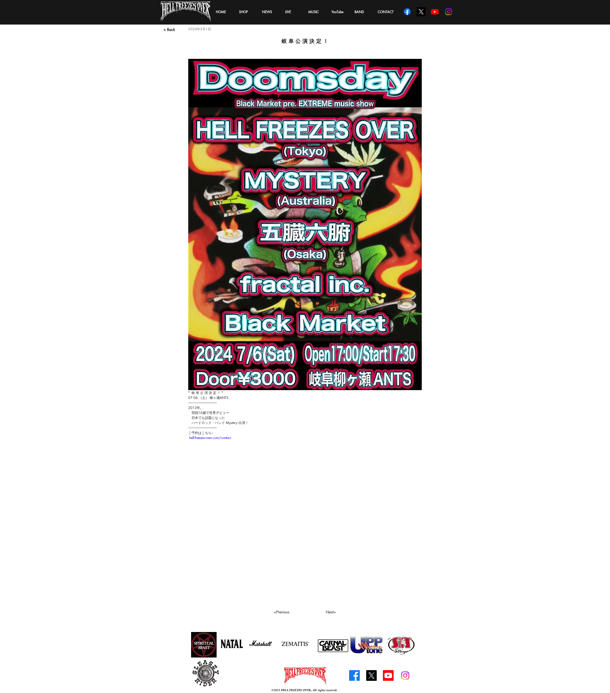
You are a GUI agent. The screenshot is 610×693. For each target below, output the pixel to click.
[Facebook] (354, 675)
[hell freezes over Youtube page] (434, 11)
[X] (421, 11)
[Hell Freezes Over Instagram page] (448, 11)
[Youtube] (388, 675)
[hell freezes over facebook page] (407, 11)
